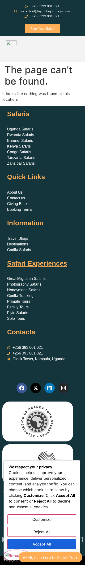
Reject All (42, 531)
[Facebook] (22, 388)
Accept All (42, 544)
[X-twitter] (35, 388)
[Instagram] (63, 388)
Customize (41, 519)
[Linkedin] (49, 388)
